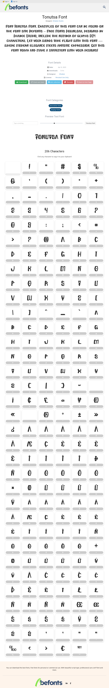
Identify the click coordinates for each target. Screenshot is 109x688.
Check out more (38, 82)
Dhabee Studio (58, 21)
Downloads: (53, 71)
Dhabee (62, 74)
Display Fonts (55, 110)
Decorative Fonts (56, 106)
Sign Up (14, 1)
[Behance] (67, 683)
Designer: (52, 74)
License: (49, 77)
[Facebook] (70, 683)
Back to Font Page (85, 82)
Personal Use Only (62, 77)
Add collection (55, 82)
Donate (69, 82)
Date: (51, 67)
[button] (104, 8)
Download (23, 82)
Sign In (6, 1)
